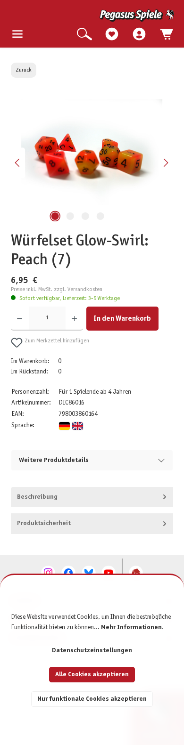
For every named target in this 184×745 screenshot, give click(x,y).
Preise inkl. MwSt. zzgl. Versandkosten (56, 289)
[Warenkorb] (166, 35)
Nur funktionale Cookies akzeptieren (92, 699)
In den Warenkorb (122, 318)
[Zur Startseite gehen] (93, 15)
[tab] (92, 497)
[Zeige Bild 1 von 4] (55, 216)
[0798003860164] (92, 152)
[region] (91, 163)
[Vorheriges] (18, 162)
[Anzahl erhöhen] (74, 319)
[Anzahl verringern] (19, 319)
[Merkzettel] (111, 35)
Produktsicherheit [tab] (44, 523)
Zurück (24, 70)
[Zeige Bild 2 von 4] (70, 216)
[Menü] (17, 35)
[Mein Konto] (139, 35)
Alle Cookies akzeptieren (92, 675)
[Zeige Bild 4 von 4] (100, 216)
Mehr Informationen (131, 627)
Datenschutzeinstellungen (92, 651)
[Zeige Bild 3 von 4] (85, 216)
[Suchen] (84, 35)
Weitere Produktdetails (54, 460)
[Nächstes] (166, 162)
